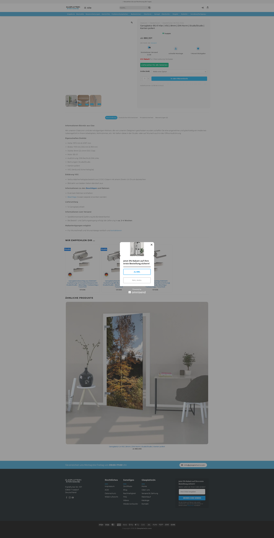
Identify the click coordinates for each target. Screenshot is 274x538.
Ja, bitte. (137, 272)
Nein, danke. (137, 280)
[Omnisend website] (137, 291)
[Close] (151, 244)
